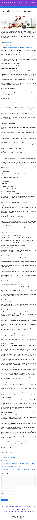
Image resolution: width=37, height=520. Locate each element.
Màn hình (6, 508)
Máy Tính (2, 508)
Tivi (1, 504)
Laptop (3, 506)
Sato (20, 461)
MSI (8, 512)
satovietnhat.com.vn (8, 42)
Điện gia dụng (10, 509)
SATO (2, 31)
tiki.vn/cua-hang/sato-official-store (26, 47)
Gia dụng (26, 504)
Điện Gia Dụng (5, 461)
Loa (4, 504)
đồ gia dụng (10, 461)
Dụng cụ (14, 509)
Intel (19, 512)
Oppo (16, 511)
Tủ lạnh (12, 504)
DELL (5, 512)
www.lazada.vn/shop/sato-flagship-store (12, 47)
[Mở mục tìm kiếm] (32, 7)
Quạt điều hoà (11, 506)
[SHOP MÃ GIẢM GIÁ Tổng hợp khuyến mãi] (1, 7)
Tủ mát (35, 508)
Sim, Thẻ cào (22, 508)
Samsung (12, 511)
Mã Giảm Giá (5, 460)
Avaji (31, 512)
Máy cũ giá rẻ (17, 508)
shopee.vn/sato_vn (8, 45)
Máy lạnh (19, 504)
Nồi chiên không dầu (18, 506)
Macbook (25, 511)
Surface (11, 512)
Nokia (22, 511)
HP (30, 511)
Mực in (13, 508)
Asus (28, 511)
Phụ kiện (28, 506)
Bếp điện (22, 509)
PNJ (21, 514)
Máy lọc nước (24, 506)
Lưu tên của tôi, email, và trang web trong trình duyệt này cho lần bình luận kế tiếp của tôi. (19, 496)
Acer (3, 512)
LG (13, 512)
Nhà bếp (18, 509)
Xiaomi (19, 511)
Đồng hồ (6, 506)
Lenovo (33, 511)
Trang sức (31, 508)
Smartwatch (33, 506)
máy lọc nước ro (16, 461)
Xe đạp (32, 509)
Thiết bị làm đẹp (27, 509)
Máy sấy (5, 509)
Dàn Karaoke (7, 504)
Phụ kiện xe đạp (4, 511)
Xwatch (22, 512)
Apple (9, 511)
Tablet (35, 504)
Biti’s (34, 512)
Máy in (10, 508)
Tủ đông (15, 504)
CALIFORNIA (17, 514)
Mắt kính (27, 508)
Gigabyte (16, 512)
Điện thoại (31, 504)
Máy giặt (23, 504)
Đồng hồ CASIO (27, 512)
